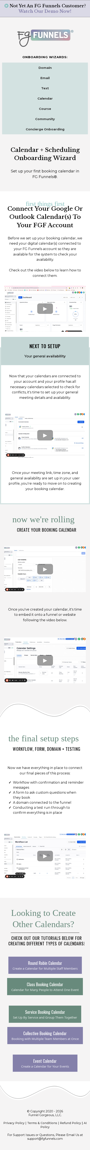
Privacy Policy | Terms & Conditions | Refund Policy (42, 1123)
